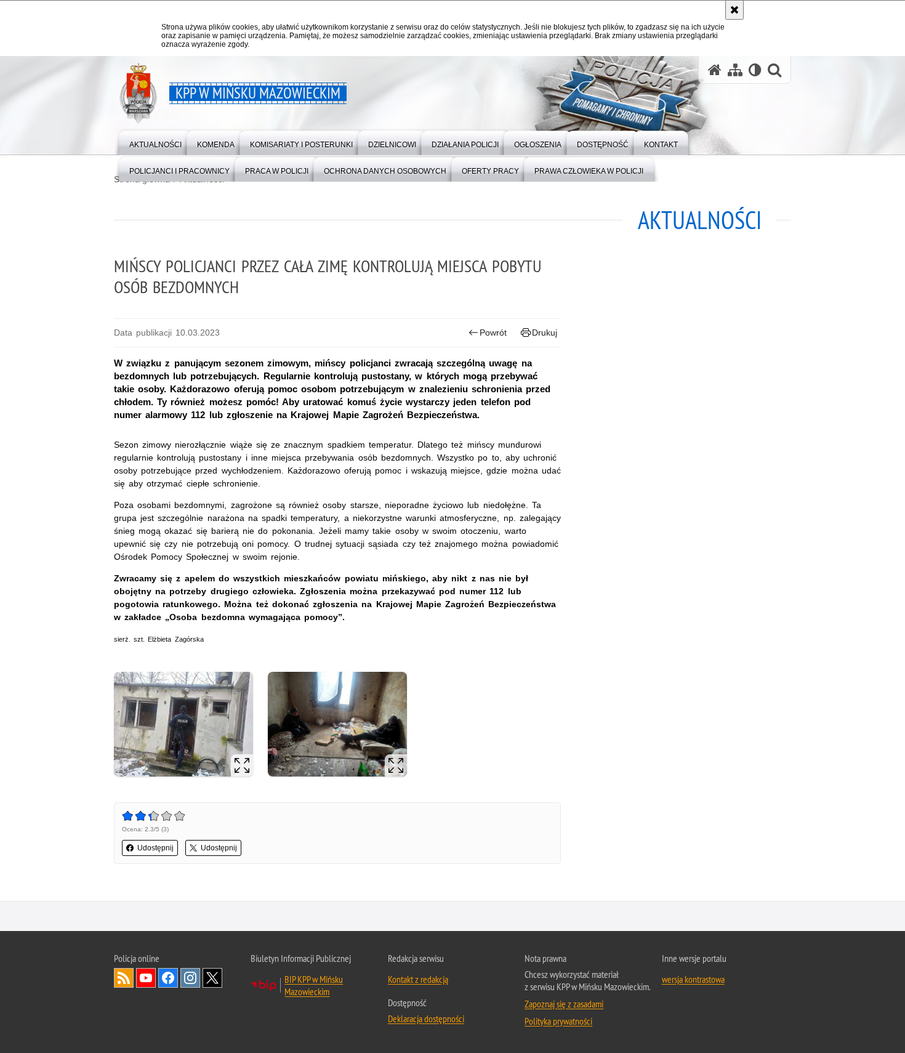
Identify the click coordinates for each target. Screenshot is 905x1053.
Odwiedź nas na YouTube (146, 978)
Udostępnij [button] (155, 848)
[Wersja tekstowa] (755, 70)
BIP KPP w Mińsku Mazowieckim (313, 985)
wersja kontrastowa (693, 979)
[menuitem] (155, 142)
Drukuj (544, 332)
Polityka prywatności (558, 1021)
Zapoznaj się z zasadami (564, 1004)
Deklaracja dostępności (426, 1018)
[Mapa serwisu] (735, 70)
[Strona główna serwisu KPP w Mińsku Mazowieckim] (715, 70)
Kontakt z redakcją (418, 979)
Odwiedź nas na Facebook (168, 978)
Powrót (493, 332)
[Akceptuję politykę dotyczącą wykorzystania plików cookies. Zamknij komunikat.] (734, 10)
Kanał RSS (124, 978)
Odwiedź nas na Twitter (212, 978)
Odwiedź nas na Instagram (190, 978)
